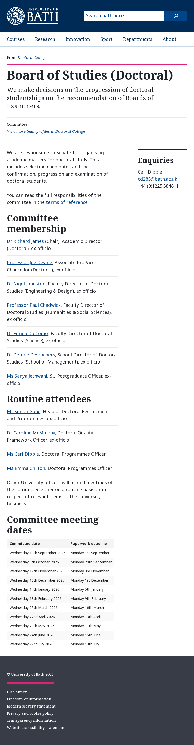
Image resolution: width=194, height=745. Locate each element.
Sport (107, 39)
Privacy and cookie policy (30, 713)
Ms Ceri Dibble (23, 454)
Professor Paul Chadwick (34, 305)
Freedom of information (29, 698)
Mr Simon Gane (23, 411)
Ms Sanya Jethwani (27, 376)
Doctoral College (32, 57)
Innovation (78, 39)
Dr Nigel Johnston (26, 284)
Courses (16, 39)
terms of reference (67, 202)
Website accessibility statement (36, 727)
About (169, 39)
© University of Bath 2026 (30, 674)
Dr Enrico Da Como (27, 333)
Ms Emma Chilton (26, 468)
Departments (137, 39)
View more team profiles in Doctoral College (46, 131)
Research (45, 39)
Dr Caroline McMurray (31, 433)
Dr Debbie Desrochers (31, 355)
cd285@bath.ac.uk (157, 179)
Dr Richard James (25, 241)
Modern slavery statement (31, 706)
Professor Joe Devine (29, 262)
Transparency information (31, 720)
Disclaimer (17, 691)
